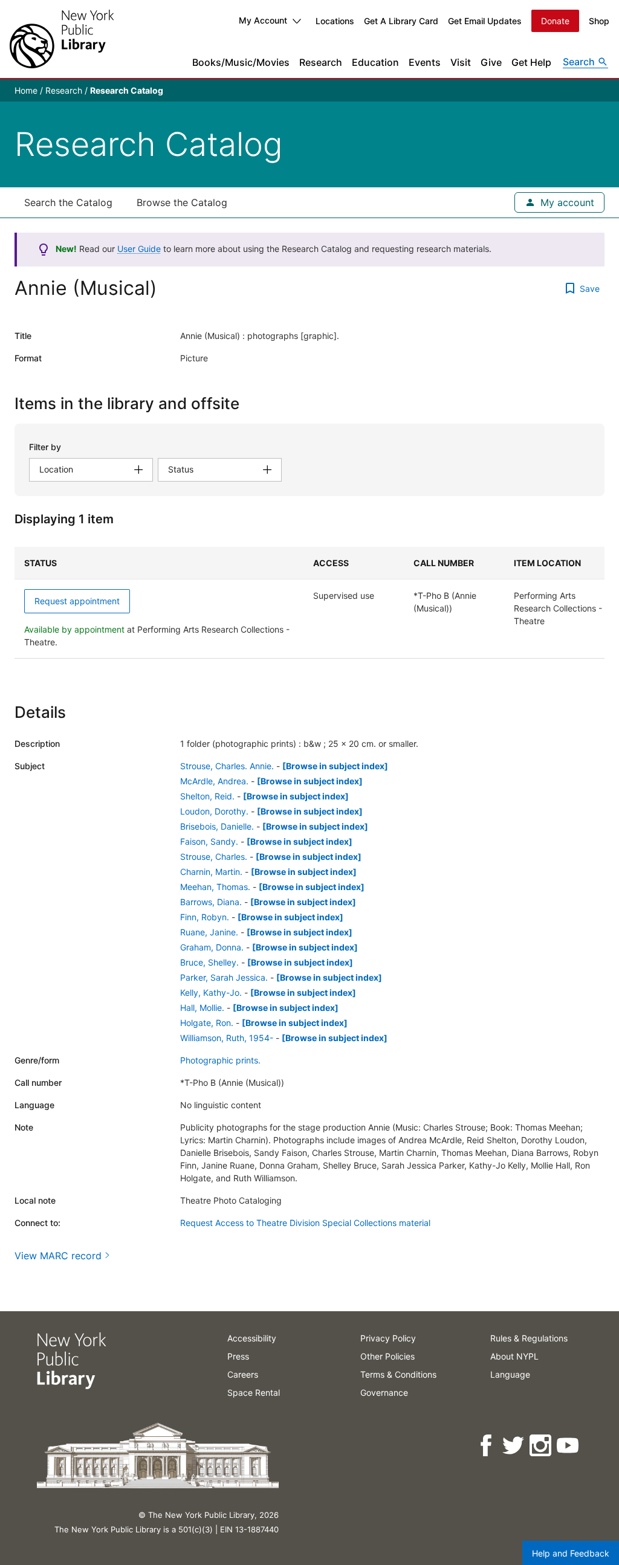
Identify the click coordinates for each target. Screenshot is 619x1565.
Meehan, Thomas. (215, 887)
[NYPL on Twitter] (514, 1445)
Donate (555, 21)
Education (375, 62)
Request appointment (77, 601)
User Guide (139, 249)
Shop (599, 21)
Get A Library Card (401, 21)
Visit (460, 62)
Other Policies (387, 1356)
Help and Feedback (570, 1553)
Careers (242, 1374)
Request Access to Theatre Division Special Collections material (305, 1223)
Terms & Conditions (398, 1374)
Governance (384, 1392)
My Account (263, 20)
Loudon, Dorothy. (214, 811)
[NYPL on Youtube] (568, 1445)
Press (238, 1356)
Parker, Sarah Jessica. (224, 977)
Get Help (531, 62)
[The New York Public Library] (62, 39)
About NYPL (514, 1356)
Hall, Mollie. (202, 1007)
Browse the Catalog (182, 202)
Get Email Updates (485, 21)
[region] (309, 602)
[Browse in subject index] (335, 766)
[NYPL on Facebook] (487, 1445)
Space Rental (253, 1392)
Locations (335, 21)
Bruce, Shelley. (209, 962)
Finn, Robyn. (204, 917)
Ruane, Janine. (209, 932)
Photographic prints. (220, 1060)
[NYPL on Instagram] (541, 1445)
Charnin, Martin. (211, 871)
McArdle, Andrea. (214, 781)
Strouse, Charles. (213, 856)
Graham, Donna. (212, 947)
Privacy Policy (388, 1338)
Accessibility (251, 1338)
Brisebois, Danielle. (217, 826)
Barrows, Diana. (211, 902)
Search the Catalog (68, 202)
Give (491, 62)
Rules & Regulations (529, 1338)
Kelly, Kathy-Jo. (211, 992)
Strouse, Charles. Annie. (227, 766)
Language (510, 1374)
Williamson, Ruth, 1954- (226, 1038)
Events (425, 62)
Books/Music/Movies (241, 62)
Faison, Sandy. (209, 841)
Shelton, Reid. (207, 796)
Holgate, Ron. (206, 1023)
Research (320, 62)
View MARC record (58, 1256)
